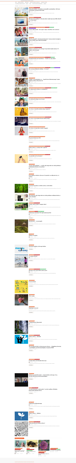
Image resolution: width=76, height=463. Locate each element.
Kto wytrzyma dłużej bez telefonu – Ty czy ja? (39, 69)
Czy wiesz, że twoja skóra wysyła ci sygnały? (38, 128)
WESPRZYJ (45, 3)
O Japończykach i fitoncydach (35, 322)
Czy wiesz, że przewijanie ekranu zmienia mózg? (39, 118)
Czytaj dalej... (31, 14)
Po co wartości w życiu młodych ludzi (55, 450)
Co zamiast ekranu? (33, 256)
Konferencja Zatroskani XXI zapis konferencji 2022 (40, 212)
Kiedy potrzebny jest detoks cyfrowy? (37, 423)
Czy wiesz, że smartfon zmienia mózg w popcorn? (39, 109)
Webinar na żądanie (33, 235)
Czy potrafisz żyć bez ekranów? (35, 155)
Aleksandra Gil (31, 70)
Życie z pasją (31, 295)
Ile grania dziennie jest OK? (35, 137)
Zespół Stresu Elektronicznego (35, 403)
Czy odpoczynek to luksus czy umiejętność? (38, 89)
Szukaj (30, 3)
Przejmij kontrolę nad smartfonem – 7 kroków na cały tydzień (42, 58)
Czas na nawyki (32, 281)
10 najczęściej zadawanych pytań (20, 3)
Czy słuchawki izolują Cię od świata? (37, 99)
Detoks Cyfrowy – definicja (35, 413)
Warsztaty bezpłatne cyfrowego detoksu (37, 246)
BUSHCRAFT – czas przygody (35, 221)
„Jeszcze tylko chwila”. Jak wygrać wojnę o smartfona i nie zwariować (44, 29)
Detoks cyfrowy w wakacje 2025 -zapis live (38, 147)
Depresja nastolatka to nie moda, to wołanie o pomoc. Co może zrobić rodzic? (20, 451)
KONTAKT (27, 3)
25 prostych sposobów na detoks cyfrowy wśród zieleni (40, 185)
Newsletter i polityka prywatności (37, 3)
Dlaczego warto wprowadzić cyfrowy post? (38, 270)
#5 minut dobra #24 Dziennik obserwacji (37, 360)
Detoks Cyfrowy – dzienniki (35, 336)
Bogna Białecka (31, 11)
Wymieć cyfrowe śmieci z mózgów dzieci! (37, 204)
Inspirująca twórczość (33, 308)
